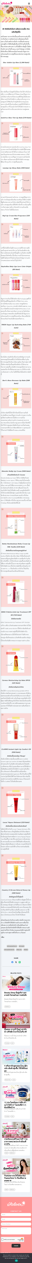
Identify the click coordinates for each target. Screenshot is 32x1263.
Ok (16, 1260)
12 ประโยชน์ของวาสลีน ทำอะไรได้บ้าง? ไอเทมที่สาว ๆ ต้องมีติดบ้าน (15, 1105)
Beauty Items (8, 1079)
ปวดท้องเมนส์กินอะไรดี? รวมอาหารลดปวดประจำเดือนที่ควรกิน (16, 1141)
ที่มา (3, 937)
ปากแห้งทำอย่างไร (9, 950)
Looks (12, 1043)
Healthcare (7, 1006)
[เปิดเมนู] (29, 3)
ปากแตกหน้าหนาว (12, 946)
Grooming (7, 1043)
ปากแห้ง (22, 946)
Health (6, 1153)
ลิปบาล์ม (20, 950)
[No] (30, 1258)
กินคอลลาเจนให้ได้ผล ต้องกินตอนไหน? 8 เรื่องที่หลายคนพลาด (15, 1178)
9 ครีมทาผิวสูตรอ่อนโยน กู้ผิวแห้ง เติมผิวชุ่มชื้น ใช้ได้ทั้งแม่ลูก (16, 1068)
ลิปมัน (26, 950)
